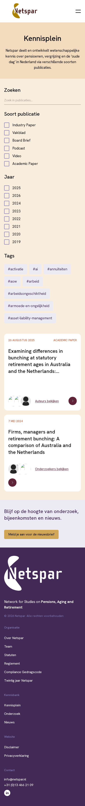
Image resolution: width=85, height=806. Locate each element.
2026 (16, 195)
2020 (16, 234)
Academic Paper (25, 163)
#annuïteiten (57, 269)
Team (8, 646)
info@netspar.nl (15, 779)
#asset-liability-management (30, 318)
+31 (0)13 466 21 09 (18, 785)
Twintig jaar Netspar (18, 680)
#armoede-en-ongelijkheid (28, 306)
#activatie (15, 269)
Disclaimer (11, 747)
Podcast (18, 148)
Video (16, 156)
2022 (16, 219)
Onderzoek (12, 714)
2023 (16, 211)
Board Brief (21, 140)
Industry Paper (24, 125)
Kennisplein (12, 705)
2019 (16, 242)
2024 (16, 203)
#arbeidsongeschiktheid (27, 293)
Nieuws (9, 722)
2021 (16, 226)
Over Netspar (14, 638)
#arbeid (32, 281)
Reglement (12, 663)
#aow (12, 281)
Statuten (10, 655)
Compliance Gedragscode (23, 672)
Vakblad (18, 132)
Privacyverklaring (16, 755)
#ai (35, 269)
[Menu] (78, 10)
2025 (16, 188)
